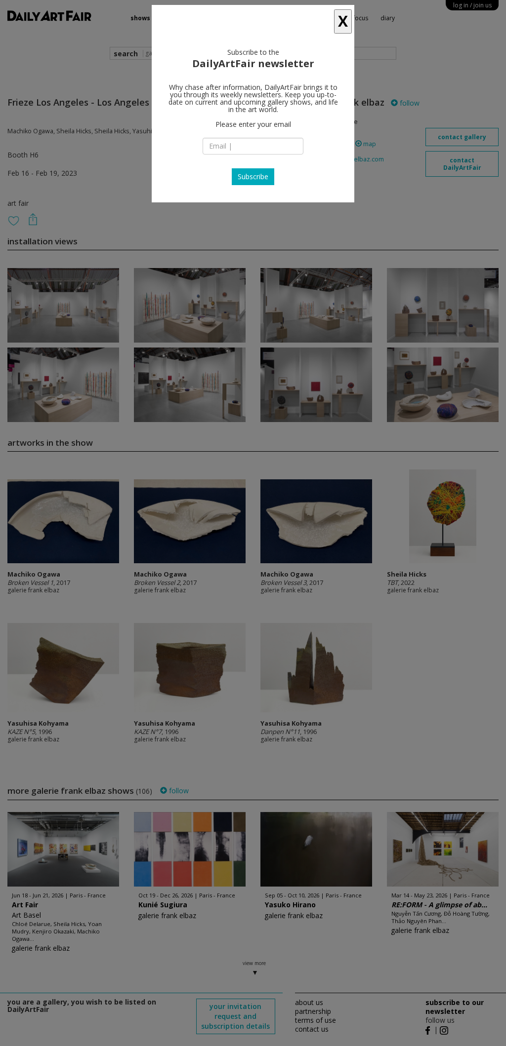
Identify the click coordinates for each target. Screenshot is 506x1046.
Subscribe (253, 176)
